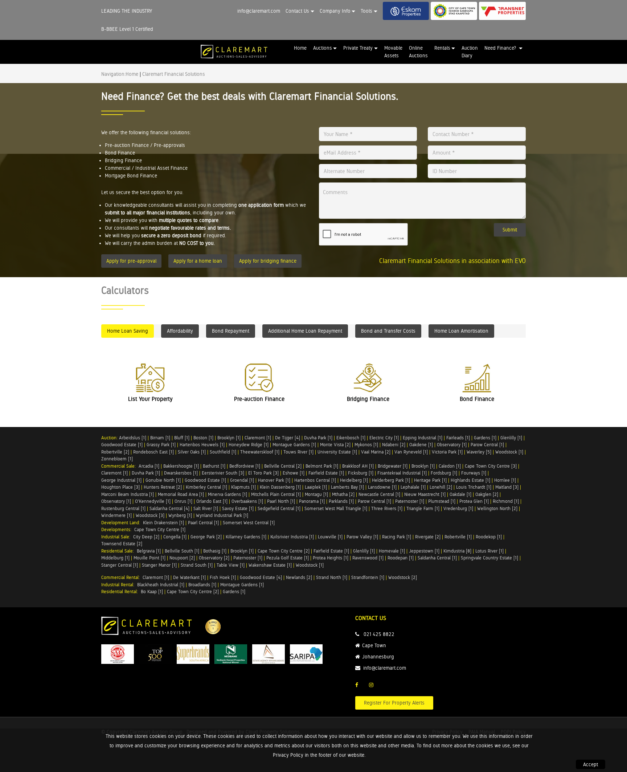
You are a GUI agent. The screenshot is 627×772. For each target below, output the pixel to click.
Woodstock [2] (402, 577)
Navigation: (113, 74)
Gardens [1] (485, 437)
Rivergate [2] (427, 536)
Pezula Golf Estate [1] (287, 557)
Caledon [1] (450, 466)
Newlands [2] (299, 577)
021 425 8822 (379, 634)
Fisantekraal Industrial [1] (402, 473)
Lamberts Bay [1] (347, 487)
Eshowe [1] (293, 473)
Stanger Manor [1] (159, 565)
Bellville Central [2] (283, 466)
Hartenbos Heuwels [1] (202, 444)
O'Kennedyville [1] (153, 501)
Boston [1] (203, 437)
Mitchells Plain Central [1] (276, 494)
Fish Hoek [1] (223, 577)
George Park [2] (206, 536)
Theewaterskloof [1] (259, 452)
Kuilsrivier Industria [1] (292, 536)
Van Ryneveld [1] (411, 452)
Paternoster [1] (409, 501)
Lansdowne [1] (382, 487)
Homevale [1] (392, 551)
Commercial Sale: (120, 466)
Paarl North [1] (281, 501)
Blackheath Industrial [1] (160, 584)
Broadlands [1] (202, 584)
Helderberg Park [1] (391, 480)
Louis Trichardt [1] (473, 487)
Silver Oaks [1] (192, 452)
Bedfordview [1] (244, 466)
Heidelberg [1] (354, 480)
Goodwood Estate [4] (261, 577)
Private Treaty (358, 48)
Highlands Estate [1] (470, 480)
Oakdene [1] (421, 444)
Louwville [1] (330, 536)
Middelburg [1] (115, 557)
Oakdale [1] (460, 494)
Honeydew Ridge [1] (249, 444)
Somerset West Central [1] (249, 522)
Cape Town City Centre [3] (491, 466)
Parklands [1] (341, 501)
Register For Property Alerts (394, 703)
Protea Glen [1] (474, 501)
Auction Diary (470, 51)
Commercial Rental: (122, 577)
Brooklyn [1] (229, 437)
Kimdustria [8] (457, 551)
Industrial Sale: (117, 536)
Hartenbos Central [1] (315, 480)
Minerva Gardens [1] (227, 494)
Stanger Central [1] (119, 565)
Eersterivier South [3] (223, 473)
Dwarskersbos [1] (181, 473)
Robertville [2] (115, 452)
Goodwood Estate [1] (122, 444)
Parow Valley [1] (362, 536)
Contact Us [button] (297, 11)
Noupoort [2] (182, 557)
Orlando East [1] (212, 501)
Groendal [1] (242, 480)
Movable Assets (393, 51)
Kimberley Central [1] (206, 487)
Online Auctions (418, 51)
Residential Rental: (121, 591)
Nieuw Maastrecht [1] (425, 494)
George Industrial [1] (121, 480)
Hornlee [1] (505, 480)
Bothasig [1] (214, 551)
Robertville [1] (458, 536)
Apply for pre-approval (131, 261)
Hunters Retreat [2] (163, 487)
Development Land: (122, 522)
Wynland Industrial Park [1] (222, 515)
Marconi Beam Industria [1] (127, 494)
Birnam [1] (160, 437)
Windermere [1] (116, 515)
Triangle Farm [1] (422, 508)
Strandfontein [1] (367, 577)
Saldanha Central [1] (437, 557)
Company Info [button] (335, 11)
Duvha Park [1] (318, 437)
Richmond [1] (506, 501)
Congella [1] (175, 536)
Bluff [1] (181, 437)
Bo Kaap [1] (152, 591)
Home (300, 48)
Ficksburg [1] (360, 473)
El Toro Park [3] (263, 473)
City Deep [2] (146, 536)
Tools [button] (366, 11)
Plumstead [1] (441, 501)
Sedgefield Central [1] (279, 508)
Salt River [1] (205, 508)
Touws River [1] (298, 452)
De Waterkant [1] (189, 577)
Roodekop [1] (489, 536)
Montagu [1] (316, 494)
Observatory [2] (214, 557)
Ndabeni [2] (393, 444)
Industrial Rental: (119, 584)
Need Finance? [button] (500, 48)
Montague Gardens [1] (294, 444)
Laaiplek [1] (316, 487)
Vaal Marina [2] (375, 452)
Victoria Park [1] (447, 452)
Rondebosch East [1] (153, 452)
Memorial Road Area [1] (181, 494)
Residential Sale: (119, 551)
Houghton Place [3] (120, 487)
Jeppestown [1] (424, 551)
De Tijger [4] (287, 437)
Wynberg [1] (180, 515)
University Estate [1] (337, 452)
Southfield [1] (223, 452)
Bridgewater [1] (392, 466)
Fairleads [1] (458, 437)
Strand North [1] (331, 577)
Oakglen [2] (486, 494)
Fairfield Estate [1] (326, 473)
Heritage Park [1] (430, 480)
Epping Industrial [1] (422, 437)
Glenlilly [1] (511, 437)
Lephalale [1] (413, 487)
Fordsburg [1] (444, 473)
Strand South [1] (197, 565)
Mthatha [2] (343, 494)
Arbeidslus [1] (132, 437)
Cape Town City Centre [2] (284, 551)
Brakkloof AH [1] (358, 466)
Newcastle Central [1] (379, 494)
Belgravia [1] (149, 551)
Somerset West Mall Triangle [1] (335, 508)
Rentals (442, 48)
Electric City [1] (384, 437)
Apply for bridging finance (267, 261)
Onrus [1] (183, 501)
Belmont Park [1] (322, 466)
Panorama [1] (312, 501)
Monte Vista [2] (335, 444)
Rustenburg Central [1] (123, 508)
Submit (510, 230)
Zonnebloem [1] (117, 458)
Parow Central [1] (487, 444)
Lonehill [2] (441, 487)
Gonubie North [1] (163, 480)
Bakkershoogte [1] (181, 466)
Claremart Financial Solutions (173, 74)
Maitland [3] (507, 487)
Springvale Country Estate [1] (489, 557)
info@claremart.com (258, 11)
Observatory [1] (452, 444)
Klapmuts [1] (243, 487)
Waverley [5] (479, 452)
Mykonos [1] (366, 444)
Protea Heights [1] (330, 557)
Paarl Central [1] (203, 522)
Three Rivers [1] (386, 508)
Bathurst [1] (214, 466)
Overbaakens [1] (247, 501)
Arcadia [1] (149, 466)
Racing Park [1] (396, 536)
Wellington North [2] (497, 508)
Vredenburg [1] (458, 508)
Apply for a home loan (197, 261)
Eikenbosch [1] (350, 437)
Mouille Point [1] (149, 557)
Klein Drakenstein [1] (163, 522)
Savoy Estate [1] (238, 508)
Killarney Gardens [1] (246, 536)
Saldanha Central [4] (169, 508)
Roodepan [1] (401, 557)
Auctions (322, 48)
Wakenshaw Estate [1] (270, 565)
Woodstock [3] (150, 515)
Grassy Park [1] (161, 444)
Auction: (110, 437)
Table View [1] (231, 565)
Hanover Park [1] (274, 480)
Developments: (117, 529)
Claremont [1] (258, 437)
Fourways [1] (473, 473)
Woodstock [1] (509, 452)
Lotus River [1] (489, 551)
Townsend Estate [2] (121, 543)
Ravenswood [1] (368, 557)
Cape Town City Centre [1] (159, 529)
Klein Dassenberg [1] (280, 487)
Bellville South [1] (182, 551)
